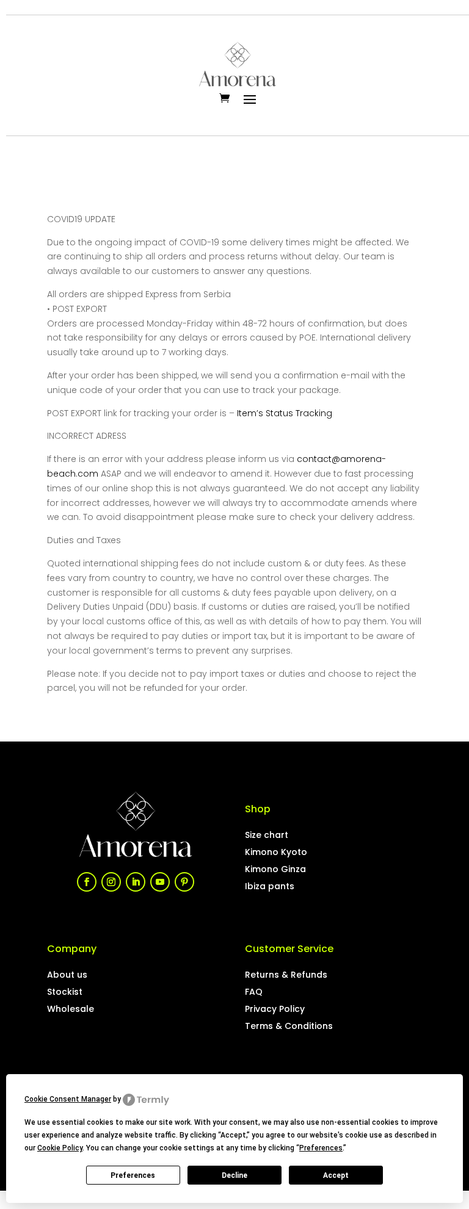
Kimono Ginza (275, 869)
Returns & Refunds (286, 975)
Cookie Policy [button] (59, 1148)
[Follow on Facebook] (86, 882)
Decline (234, 1175)
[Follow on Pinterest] (184, 882)
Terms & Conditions (289, 1026)
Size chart (266, 835)
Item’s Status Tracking (284, 413)
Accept (336, 1175)
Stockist (64, 992)
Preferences (133, 1175)
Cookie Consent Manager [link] (67, 1099)
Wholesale (70, 1009)
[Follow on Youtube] (160, 882)
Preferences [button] (321, 1148)
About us (67, 975)
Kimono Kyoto (276, 852)
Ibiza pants (269, 886)
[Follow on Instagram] (111, 882)
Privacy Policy (275, 1009)
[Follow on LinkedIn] (135, 882)
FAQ (254, 992)
